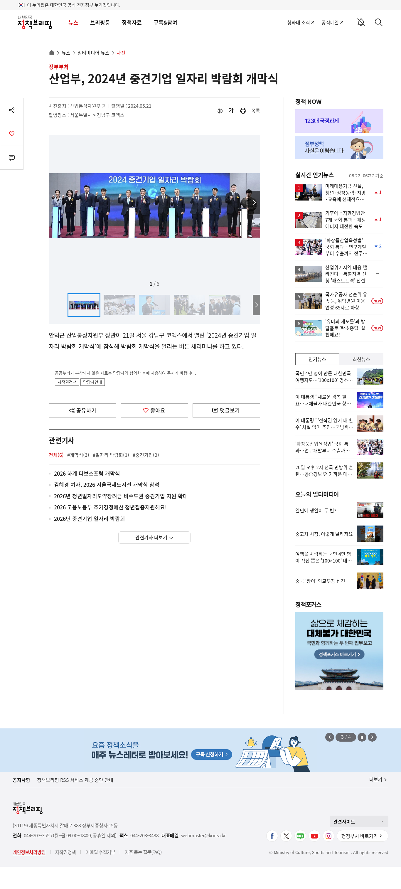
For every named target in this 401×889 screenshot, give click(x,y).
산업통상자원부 (85, 105)
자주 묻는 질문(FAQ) (143, 852)
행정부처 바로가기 (359, 835)
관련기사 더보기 (151, 537)
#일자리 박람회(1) (111, 454)
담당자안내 (92, 382)
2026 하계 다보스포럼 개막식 (87, 473)
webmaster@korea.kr (203, 835)
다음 (254, 202)
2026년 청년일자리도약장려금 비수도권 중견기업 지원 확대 (121, 496)
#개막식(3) (78, 454)
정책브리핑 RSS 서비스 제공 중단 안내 (75, 780)
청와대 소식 (298, 22)
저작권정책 (67, 382)
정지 (362, 737)
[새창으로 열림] (243, 110)
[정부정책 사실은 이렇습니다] (339, 147)
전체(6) (56, 454)
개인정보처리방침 (29, 852)
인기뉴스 (317, 359)
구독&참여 (165, 22)
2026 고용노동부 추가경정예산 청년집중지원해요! (110, 507)
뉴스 (73, 22)
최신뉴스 (361, 359)
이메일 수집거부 (100, 852)
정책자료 (132, 22)
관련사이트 (344, 821)
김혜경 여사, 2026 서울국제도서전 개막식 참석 (106, 484)
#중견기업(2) (146, 454)
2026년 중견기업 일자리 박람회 (89, 519)
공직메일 (330, 22)
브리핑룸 (100, 22)
